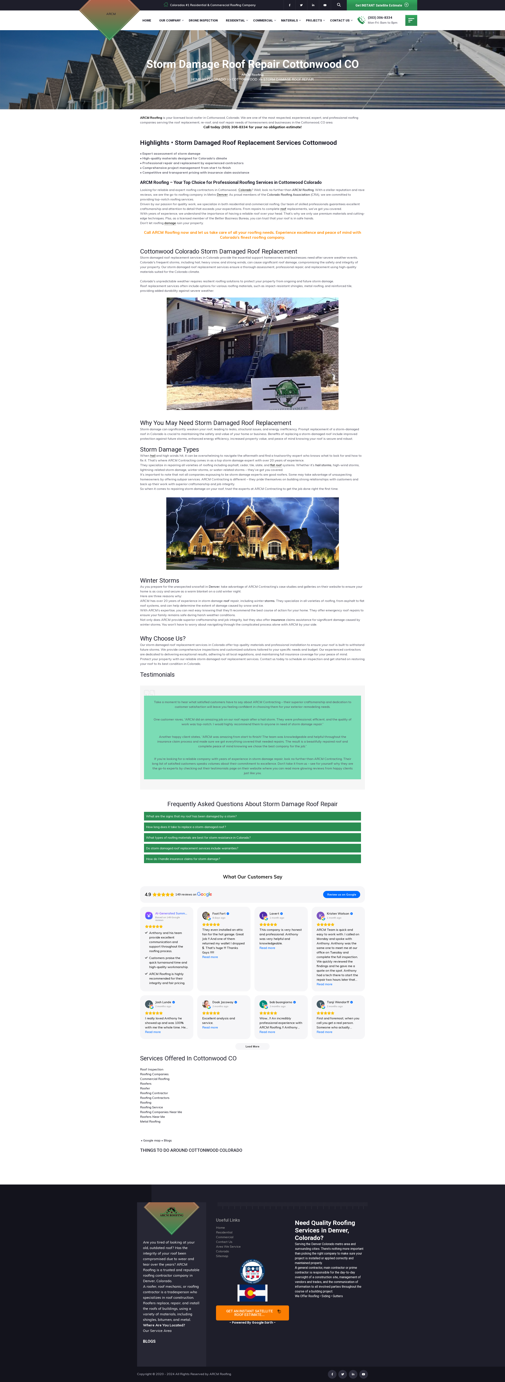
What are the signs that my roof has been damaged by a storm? (191, 816)
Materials (289, 20)
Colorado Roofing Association (288, 194)
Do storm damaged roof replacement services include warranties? (192, 848)
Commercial (263, 20)
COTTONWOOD (244, 79)
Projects (314, 20)
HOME (196, 79)
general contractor (310, 1268)
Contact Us (340, 20)
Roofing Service (151, 1107)
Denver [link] (222, 194)
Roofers (146, 1083)
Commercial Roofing (154, 1079)
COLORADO (216, 79)
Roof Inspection (151, 1069)
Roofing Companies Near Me (161, 1112)
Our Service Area (157, 1330)
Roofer (145, 1088)
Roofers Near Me (152, 1117)
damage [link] (170, 223)
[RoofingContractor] (252, 1271)
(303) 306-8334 (380, 18)
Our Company (170, 20)
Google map (152, 1140)
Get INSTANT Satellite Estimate (378, 5)
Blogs (168, 1140)
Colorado (328, 1244)
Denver (214, 587)
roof (226, 601)
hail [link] (152, 456)
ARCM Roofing (303, 190)
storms (270, 601)
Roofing (145, 1102)
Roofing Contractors (154, 1098)
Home (146, 20)
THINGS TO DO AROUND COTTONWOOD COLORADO (191, 1150)
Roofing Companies (154, 1074)
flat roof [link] (276, 465)
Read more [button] (210, 957)
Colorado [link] (245, 190)
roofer (151, 1286)
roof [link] (283, 209)
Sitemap (222, 1256)
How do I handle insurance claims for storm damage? (183, 859)
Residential (235, 20)
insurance (278, 620)
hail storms (323, 465)
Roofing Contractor (154, 1093)
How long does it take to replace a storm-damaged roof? (186, 827)
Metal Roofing (150, 1121)
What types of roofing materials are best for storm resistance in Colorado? (198, 837)
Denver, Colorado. (157, 1281)
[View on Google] (206, 916)
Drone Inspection (203, 20)
